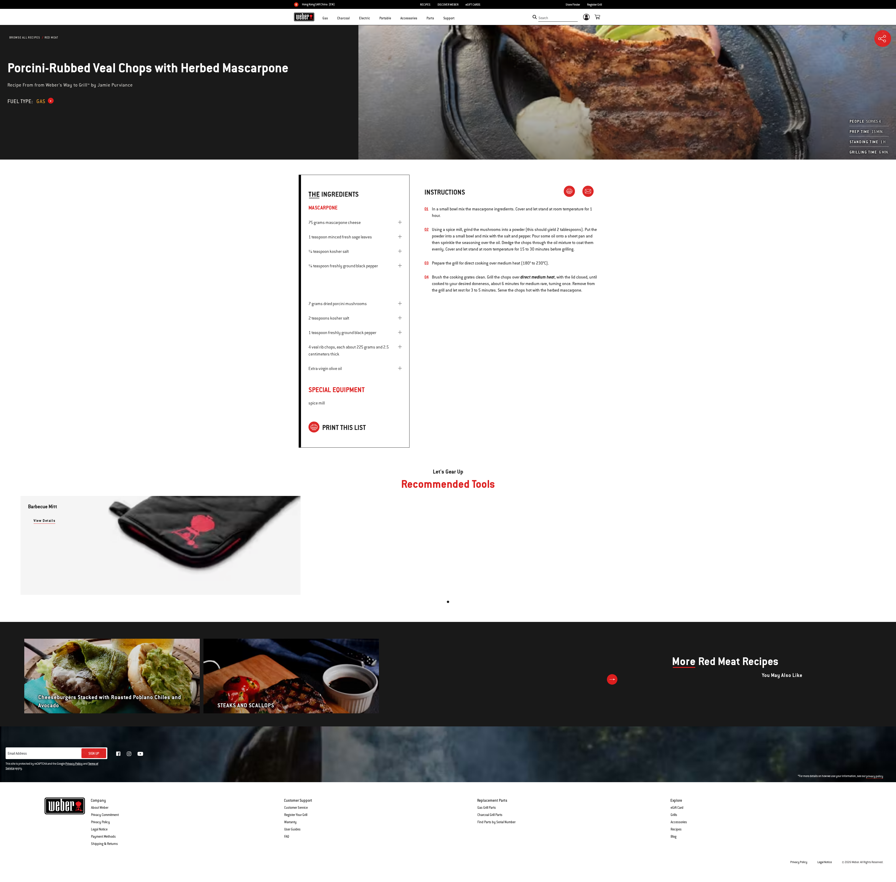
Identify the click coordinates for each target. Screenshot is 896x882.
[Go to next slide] (612, 679)
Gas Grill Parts (486, 807)
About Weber (99, 807)
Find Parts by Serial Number (496, 822)
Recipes (676, 829)
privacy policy (874, 776)
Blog (673, 836)
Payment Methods (103, 836)
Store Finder (573, 5)
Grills (674, 815)
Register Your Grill (295, 815)
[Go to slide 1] (448, 602)
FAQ (286, 836)
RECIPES (425, 5)
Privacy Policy (74, 764)
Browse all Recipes (24, 37)
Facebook (118, 753)
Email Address (17, 753)
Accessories (679, 822)
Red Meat (51, 37)
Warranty (290, 822)
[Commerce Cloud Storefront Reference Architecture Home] (304, 17)
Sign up (93, 753)
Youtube (140, 753)
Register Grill (594, 5)
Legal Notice (99, 829)
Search (543, 18)
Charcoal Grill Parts (489, 815)
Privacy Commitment (105, 815)
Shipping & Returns (104, 844)
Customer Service (296, 807)
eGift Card (677, 807)
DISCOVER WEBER (448, 5)
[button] (330, 18)
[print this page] (571, 191)
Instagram (129, 753)
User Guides (292, 829)
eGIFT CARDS (473, 5)
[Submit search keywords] (534, 17)
